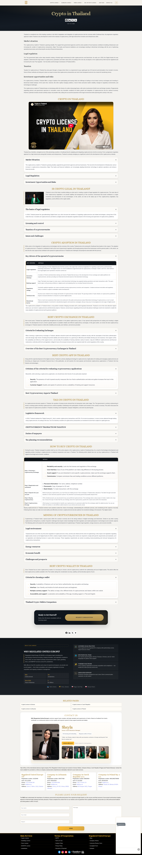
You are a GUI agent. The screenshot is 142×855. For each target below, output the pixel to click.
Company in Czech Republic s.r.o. (81, 775)
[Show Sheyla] (67, 752)
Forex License (24, 843)
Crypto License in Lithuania (28, 709)
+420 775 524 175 (81, 782)
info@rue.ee (28, 784)
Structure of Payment (61, 848)
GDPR (57, 838)
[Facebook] (66, 20)
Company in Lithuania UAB (56, 775)
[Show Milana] (91, 752)
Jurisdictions (24, 848)
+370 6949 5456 (55, 782)
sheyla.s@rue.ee (68, 743)
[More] (75, 20)
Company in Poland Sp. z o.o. (109, 775)
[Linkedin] (69, 20)
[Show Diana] (79, 752)
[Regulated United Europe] (26, 2)
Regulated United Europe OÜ (32, 775)
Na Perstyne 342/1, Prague (85, 786)
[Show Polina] (103, 752)
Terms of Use (58, 840)
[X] (72, 20)
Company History (94, 840)
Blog (91, 838)
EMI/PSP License (25, 846)
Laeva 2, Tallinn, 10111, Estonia (34, 786)
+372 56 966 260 (30, 782)
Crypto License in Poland (79, 709)
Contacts (92, 848)
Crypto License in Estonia (28, 704)
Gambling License (25, 840)
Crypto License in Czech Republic (81, 704)
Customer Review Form (96, 843)
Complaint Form (94, 846)
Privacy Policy (58, 846)
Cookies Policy (59, 843)
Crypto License (25, 838)
